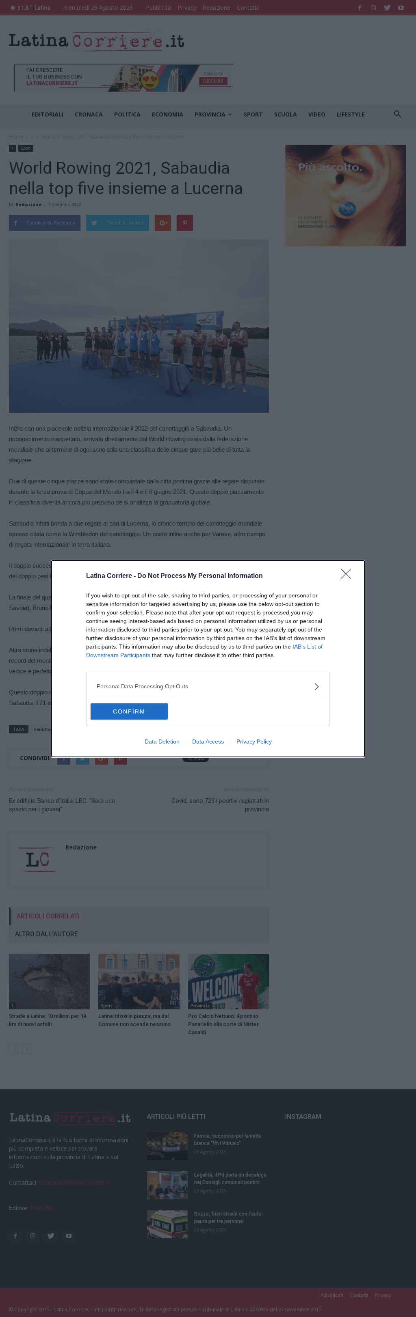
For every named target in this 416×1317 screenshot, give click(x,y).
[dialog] (208, 658)
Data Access (208, 741)
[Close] (348, 576)
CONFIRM (129, 711)
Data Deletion (162, 741)
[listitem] (208, 686)
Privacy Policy (254, 741)
